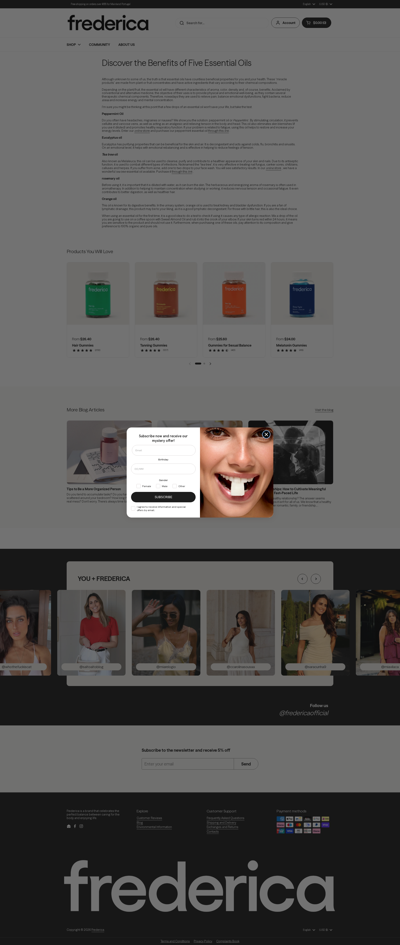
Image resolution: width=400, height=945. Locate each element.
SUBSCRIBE (163, 497)
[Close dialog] (266, 434)
